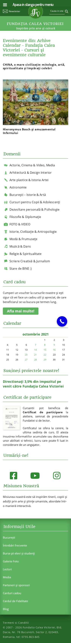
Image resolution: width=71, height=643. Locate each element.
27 (26, 359)
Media (7, 577)
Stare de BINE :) (20, 268)
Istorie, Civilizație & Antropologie (33, 232)
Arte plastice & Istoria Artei (29, 180)
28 (35, 359)
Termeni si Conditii (16, 622)
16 (54, 349)
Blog (6, 609)
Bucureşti (9, 537)
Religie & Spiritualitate (25, 254)
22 (45, 354)
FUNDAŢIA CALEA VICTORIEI (35, 24)
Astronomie (18, 187)
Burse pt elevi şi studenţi (19, 553)
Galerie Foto (11, 561)
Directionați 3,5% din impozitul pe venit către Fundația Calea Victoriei (33, 383)
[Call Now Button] (62, 321)
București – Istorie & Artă (27, 195)
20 (26, 354)
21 (35, 354)
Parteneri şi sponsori (16, 585)
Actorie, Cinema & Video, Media (32, 165)
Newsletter (14, 11)
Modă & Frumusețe (23, 239)
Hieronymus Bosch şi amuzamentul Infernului (29, 131)
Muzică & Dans (20, 246)
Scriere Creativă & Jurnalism (29, 261)
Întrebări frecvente (15, 545)
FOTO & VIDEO (19, 224)
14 (35, 349)
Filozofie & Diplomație (25, 217)
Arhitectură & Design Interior (30, 172)
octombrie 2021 (36, 334)
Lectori (7, 569)
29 (45, 359)
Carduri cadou (12, 593)
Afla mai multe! (20, 311)
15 (45, 349)
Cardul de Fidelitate (15, 601)
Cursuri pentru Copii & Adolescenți (34, 202)
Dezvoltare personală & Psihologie (34, 209)
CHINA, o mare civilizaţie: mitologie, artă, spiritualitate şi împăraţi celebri (34, 66)
